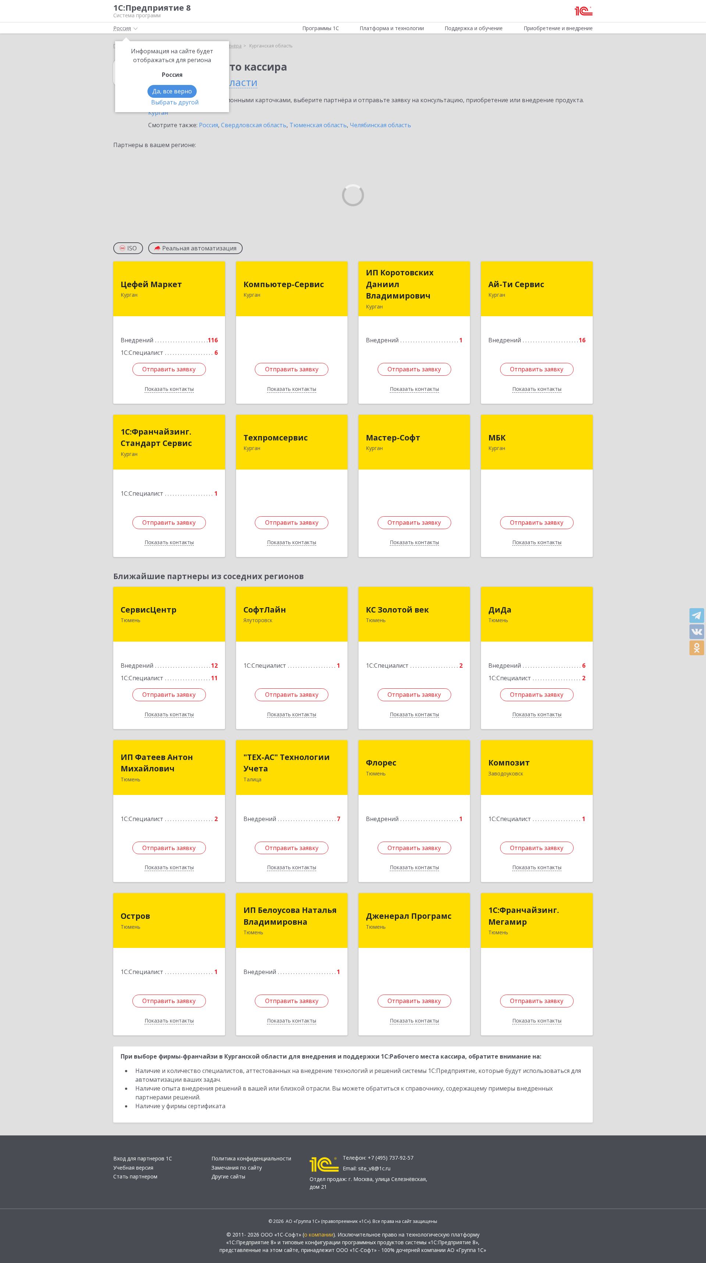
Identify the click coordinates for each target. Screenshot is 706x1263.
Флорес (381, 762)
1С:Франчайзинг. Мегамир (523, 916)
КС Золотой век (397, 609)
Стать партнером (135, 1176)
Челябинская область (380, 125)
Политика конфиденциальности (251, 1158)
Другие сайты (228, 1176)
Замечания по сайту (236, 1167)
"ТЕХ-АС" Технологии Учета (286, 763)
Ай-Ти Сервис (516, 284)
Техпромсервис (275, 437)
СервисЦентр (148, 609)
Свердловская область (253, 125)
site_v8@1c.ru (374, 1168)
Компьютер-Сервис (283, 284)
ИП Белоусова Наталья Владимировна (290, 916)
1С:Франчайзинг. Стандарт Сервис (156, 438)
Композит (509, 762)
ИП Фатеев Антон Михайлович (157, 763)
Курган (158, 112)
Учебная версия (133, 1167)
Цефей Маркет (151, 284)
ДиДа (499, 609)
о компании (318, 1234)
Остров (135, 916)
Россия (208, 125)
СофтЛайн (264, 609)
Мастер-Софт (393, 437)
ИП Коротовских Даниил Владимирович (400, 284)
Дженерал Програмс (409, 916)
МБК (497, 437)
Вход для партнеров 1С (142, 1158)
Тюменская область (318, 125)
